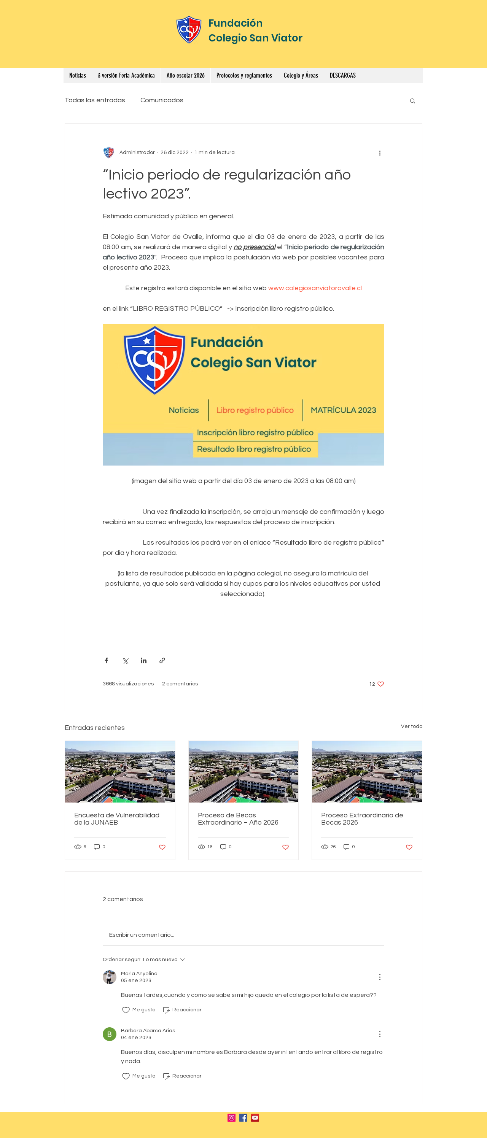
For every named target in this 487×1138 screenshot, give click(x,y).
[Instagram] (232, 1118)
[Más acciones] (379, 152)
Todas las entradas (95, 100)
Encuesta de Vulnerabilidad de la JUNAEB (116, 819)
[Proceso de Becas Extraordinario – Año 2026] (244, 772)
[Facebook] (243, 1118)
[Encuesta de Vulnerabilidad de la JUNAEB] (120, 772)
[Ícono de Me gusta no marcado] (126, 1010)
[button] (244, 75)
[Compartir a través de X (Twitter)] (125, 660)
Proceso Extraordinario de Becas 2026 (362, 819)
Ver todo (411, 726)
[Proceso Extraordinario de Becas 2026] (367, 772)
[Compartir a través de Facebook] (106, 660)
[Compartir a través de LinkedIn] (143, 660)
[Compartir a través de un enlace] (162, 660)
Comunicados (161, 100)
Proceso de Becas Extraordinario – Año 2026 (238, 819)
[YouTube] (255, 1118)
